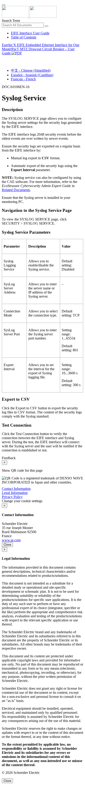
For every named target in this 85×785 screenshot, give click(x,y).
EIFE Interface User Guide (30, 33)
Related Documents (16, 190)
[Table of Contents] (3, 58)
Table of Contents (23, 37)
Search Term (11, 21)
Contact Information (16, 489)
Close (7, 544)
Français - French (23, 79)
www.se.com (11, 540)
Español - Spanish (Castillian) (32, 75)
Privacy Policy (12, 497)
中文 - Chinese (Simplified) (31, 70)
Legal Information (15, 493)
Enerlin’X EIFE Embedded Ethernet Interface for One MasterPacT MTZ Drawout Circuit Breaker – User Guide (40, 49)
